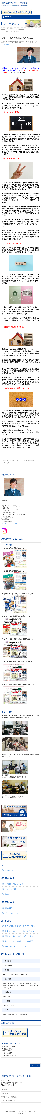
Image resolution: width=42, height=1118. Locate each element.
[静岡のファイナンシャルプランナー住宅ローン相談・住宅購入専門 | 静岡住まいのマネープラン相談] (14, 3)
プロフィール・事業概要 (9, 1097)
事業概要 (8, 908)
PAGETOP (35, 1065)
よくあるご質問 (11, 889)
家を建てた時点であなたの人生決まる (19, 936)
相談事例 (4, 1090)
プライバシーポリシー (13, 913)
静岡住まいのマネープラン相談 (22, 1111)
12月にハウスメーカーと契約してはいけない (21, 946)
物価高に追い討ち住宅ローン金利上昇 (19, 941)
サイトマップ (5, 1104)
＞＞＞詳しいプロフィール (11, 523)
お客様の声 (4, 1093)
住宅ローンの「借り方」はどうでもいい (20, 931)
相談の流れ (9, 894)
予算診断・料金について (14, 884)
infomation (6, 44)
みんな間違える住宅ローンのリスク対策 (20, 926)
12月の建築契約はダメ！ (32, 460)
